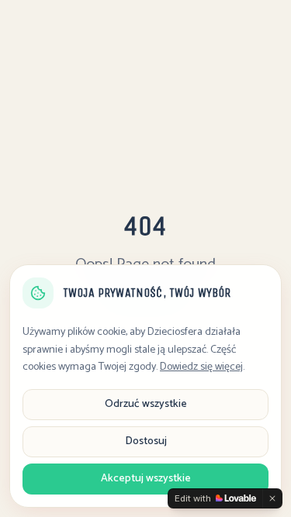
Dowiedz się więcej (201, 367)
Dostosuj (146, 441)
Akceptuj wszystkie (146, 479)
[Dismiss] (272, 498)
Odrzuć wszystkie (146, 404)
